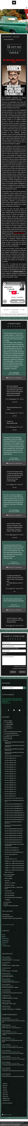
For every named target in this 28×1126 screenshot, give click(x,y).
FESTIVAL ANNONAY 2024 (10, 793)
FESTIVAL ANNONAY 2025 (10, 796)
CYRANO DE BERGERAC (9, 39)
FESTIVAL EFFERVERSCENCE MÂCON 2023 (14, 830)
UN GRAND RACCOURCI (8, 980)
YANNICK (14, 53)
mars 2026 (5, 1092)
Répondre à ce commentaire (15, 377)
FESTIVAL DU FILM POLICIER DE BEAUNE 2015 (14, 815)
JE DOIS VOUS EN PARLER (9, 874)
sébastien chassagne (22, 314)
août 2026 (5, 1083)
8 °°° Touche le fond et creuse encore (11, 735)
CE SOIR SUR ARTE (6, 991)
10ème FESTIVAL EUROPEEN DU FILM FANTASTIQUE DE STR (15, 742)
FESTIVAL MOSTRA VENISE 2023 (12, 850)
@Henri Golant (13, 534)
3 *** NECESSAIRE (7, 726)
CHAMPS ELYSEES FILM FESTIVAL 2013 (13, 756)
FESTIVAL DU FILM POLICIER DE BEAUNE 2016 (14, 817)
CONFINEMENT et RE (7, 736)
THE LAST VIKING (6, 1007)
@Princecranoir (13, 427)
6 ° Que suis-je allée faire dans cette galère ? (12, 731)
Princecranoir (16, 372)
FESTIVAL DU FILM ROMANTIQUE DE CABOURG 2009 (13, 826)
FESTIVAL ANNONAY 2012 (10, 769)
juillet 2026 (5, 1085)
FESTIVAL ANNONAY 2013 (10, 771)
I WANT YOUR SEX (6, 1002)
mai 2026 (5, 1089)
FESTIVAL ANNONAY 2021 (10, 789)
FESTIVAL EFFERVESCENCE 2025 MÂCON (13, 837)
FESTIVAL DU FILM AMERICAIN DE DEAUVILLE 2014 (14, 801)
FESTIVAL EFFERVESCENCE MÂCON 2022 (13, 842)
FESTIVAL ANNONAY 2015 (10, 776)
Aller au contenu (5, 1)
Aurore (16, 458)
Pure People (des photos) (7, 916)
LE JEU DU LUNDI (8, 890)
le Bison (3, 1026)
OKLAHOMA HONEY (7, 958)
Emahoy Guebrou (18, 271)
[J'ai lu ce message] (26, 1122)
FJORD (3, 969)
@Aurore (12, 484)
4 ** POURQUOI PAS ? (8, 728)
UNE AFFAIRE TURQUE (7, 986)
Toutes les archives (7, 1103)
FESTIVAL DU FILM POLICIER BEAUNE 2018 (14, 808)
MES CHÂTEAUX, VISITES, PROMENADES (13, 897)
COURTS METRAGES (7, 738)
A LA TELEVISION (8, 876)
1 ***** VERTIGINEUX (8, 722)
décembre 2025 (6, 1098)
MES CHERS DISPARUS (9, 895)
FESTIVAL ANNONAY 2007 (10, 758)
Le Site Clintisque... (6, 914)
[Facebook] (8, 710)
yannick (6, 313)
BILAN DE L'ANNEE (8, 878)
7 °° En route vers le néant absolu (10, 733)
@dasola (4, 1075)
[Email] (14, 2)
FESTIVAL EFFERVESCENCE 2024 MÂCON (13, 835)
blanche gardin (13, 314)
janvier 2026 (5, 1096)
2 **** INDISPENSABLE (14, 309)
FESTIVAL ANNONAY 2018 (10, 782)
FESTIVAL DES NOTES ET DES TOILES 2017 (14, 798)
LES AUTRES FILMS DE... (10, 893)
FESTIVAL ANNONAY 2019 (10, 784)
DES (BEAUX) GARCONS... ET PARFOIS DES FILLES (14, 888)
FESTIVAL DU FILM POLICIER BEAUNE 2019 (14, 810)
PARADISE (4, 964)
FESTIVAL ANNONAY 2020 (10, 787)
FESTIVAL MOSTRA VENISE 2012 (12, 847)
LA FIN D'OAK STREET (7, 975)
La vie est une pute (7, 902)
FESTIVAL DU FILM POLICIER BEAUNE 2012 (14, 804)
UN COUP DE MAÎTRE (7, 36)
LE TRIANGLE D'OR (6, 997)
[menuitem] (7, 37)
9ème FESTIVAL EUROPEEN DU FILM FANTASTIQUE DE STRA (14, 753)
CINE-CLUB (7, 880)
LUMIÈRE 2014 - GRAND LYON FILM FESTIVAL (14, 870)
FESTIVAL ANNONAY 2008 (10, 760)
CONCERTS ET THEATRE (10, 882)
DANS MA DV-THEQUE (9, 885)
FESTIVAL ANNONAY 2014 (10, 773)
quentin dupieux (12, 313)
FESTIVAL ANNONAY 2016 (10, 778)
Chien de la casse (19, 233)
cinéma (18, 313)
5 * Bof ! (5, 729)
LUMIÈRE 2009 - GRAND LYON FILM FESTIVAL (14, 865)
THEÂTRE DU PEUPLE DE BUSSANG (10, 905)
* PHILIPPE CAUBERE (7, 720)
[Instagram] (14, 710)
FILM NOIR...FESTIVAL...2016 (11, 858)
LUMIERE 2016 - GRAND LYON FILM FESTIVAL (14, 863)
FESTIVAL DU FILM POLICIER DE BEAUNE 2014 (14, 812)
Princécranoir (12, 412)
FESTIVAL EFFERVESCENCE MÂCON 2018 (13, 839)
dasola (3, 1039)
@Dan (11, 588)
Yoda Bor (4, 1032)
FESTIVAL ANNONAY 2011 (10, 767)
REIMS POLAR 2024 (9, 872)
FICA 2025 (7, 856)
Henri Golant (16, 510)
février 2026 (5, 1094)
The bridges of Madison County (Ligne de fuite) (12, 918)
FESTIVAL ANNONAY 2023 (10, 791)
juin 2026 (5, 1087)
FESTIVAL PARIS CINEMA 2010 (11, 854)
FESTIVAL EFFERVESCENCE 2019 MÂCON (13, 833)
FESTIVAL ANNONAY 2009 (10, 762)
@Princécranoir (13, 399)
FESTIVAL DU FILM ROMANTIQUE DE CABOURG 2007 (13, 822)
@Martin (4, 1069)
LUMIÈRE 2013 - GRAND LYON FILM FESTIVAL (14, 867)
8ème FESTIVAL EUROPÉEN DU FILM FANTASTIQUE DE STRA (14, 749)
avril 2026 (5, 1091)
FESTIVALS (5, 740)
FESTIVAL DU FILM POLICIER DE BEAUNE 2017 (14, 819)
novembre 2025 (6, 1100)
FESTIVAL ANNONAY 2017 (10, 780)
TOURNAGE (7, 899)
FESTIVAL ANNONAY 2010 (10, 764)
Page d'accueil (16, 36)
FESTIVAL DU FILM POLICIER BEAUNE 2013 (14, 806)
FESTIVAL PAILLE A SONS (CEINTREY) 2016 (14, 852)
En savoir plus (16, 1124)
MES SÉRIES (5, 904)
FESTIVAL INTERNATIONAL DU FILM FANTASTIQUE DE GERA (14, 845)
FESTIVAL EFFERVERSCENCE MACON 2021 (14, 828)
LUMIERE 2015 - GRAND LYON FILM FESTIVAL (14, 861)
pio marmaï (6, 314)
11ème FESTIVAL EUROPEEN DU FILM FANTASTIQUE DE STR (15, 746)
